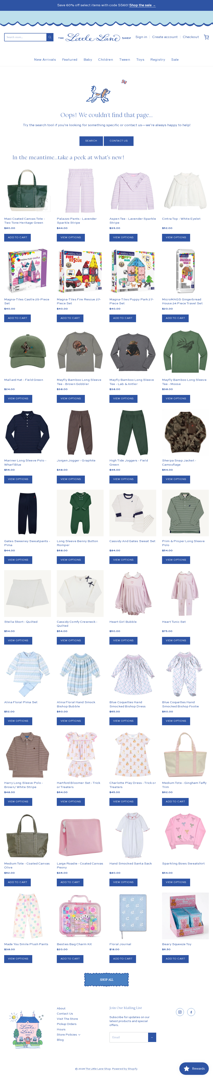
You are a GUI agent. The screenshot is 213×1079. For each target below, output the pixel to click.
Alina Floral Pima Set (20, 702)
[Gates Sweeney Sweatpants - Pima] (27, 513)
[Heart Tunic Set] (185, 593)
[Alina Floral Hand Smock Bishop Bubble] (80, 674)
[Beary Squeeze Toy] (185, 916)
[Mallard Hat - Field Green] (27, 351)
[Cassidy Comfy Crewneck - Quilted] (80, 593)
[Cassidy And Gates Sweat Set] (132, 513)
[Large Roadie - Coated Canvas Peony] (80, 835)
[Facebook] (191, 1012)
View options (71, 237)
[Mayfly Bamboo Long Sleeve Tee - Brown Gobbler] (80, 351)
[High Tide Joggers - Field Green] (132, 432)
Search (91, 141)
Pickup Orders (67, 1024)
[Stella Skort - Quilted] (27, 593)
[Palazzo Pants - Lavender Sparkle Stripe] (80, 190)
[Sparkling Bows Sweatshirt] (185, 831)
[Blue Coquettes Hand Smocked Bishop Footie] (185, 674)
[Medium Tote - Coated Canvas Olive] (27, 835)
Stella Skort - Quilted (20, 621)
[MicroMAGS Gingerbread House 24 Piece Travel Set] (185, 271)
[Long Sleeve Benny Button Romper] (80, 513)
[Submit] (49, 37)
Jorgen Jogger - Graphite (76, 460)
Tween (124, 60)
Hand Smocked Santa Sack (130, 863)
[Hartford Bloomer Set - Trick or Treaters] (80, 754)
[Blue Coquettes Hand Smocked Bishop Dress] (132, 674)
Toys (140, 60)
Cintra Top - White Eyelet (181, 218)
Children (105, 60)
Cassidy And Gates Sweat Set (132, 541)
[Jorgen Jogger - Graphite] (80, 432)
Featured (70, 60)
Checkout (191, 37)
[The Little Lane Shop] (94, 37)
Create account (165, 37)
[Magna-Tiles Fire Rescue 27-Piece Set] (80, 271)
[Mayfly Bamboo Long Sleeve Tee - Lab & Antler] (132, 351)
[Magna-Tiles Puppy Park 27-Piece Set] (132, 271)
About (61, 1008)
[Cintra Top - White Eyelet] (185, 190)
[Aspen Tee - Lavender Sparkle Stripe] (132, 190)
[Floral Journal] (132, 916)
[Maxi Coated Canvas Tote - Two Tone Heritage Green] (27, 190)
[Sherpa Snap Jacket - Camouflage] (185, 444)
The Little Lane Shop (98, 1069)
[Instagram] (180, 1012)
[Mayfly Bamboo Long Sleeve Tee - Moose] (185, 351)
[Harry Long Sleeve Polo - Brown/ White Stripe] (27, 754)
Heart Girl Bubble (123, 621)
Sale (175, 60)
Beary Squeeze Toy (177, 944)
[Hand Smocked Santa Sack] (132, 835)
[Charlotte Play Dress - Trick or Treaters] (132, 754)
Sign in (141, 37)
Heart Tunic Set (174, 621)
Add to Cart (17, 237)
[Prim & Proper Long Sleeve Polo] (185, 513)
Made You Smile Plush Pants (26, 944)
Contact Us (119, 141)
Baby (88, 60)
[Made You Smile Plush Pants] (27, 916)
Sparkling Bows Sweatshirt (183, 863)
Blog (60, 1039)
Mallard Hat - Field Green (23, 379)
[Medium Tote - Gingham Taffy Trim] (185, 754)
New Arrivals (45, 60)
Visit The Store (67, 1018)
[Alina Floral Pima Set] (27, 674)
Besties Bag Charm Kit (74, 944)
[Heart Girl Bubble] (132, 593)
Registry (157, 60)
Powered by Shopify (124, 1069)
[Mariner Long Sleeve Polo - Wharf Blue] (27, 432)
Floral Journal (120, 944)
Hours (61, 1029)
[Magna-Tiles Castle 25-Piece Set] (27, 271)
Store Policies (67, 1034)
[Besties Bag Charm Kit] (80, 916)
